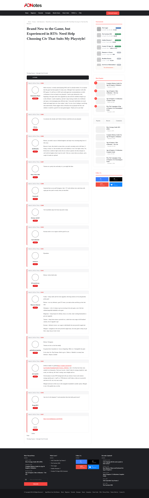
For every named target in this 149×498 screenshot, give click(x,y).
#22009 (42, 205)
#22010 (42, 227)
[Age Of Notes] (33, 5)
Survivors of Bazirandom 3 (109, 64)
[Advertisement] (58, 56)
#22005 (42, 114)
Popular (98, 120)
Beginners (33, 13)
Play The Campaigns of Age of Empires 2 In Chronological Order (114, 108)
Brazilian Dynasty (106, 58)
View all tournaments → (109, 67)
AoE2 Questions (41, 21)
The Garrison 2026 (107, 34)
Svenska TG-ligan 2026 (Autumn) (108, 46)
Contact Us (122, 492)
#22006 (42, 136)
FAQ (80, 13)
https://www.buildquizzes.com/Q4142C (53, 418)
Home (26, 13)
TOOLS (73, 13)
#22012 (42, 270)
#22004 (42, 83)
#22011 (42, 248)
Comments (119, 120)
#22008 (42, 183)
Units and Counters (112, 13)
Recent (108, 120)
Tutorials (40, 13)
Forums (34, 21)
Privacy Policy (106, 492)
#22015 (42, 361)
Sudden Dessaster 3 (107, 40)
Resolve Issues (56, 13)
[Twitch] (120, 30)
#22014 (42, 337)
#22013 (42, 292)
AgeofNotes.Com (49, 492)
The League (105, 28)
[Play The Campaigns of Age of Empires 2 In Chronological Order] (100, 109)
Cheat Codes (65, 13)
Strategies (47, 13)
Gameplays (88, 492)
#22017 (42, 414)
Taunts (83, 492)
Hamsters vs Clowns (107, 52)
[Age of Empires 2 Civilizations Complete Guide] (100, 101)
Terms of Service (114, 492)
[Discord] (118, 30)
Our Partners (57, 492)
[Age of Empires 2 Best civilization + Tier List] (100, 93)
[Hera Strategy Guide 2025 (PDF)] (100, 129)
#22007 (42, 162)
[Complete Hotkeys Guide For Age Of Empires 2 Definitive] (100, 85)
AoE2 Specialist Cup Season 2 (58, 460)
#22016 (42, 392)
